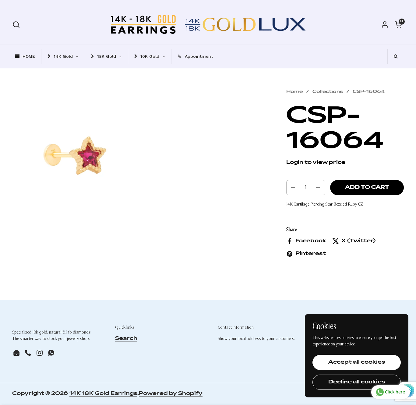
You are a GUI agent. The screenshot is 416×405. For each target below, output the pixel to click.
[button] (16, 24)
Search (126, 338)
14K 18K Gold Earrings (103, 393)
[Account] (385, 24)
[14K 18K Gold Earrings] (208, 24)
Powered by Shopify (171, 393)
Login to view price (315, 162)
